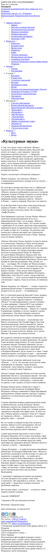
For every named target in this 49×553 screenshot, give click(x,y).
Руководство (16, 78)
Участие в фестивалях (20, 103)
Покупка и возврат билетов (23, 27)
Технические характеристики (23, 94)
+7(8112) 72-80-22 (18, 519)
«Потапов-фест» (18, 119)
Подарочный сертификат (22, 36)
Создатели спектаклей (20, 80)
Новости (9, 130)
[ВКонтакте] (3, 514)
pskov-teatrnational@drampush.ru (14, 521)
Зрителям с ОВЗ (18, 39)
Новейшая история (19, 85)
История (14, 82)
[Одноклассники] (10, 514)
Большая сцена (17, 46)
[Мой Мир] (13, 514)
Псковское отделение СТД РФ (24, 91)
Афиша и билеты (13, 23)
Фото (13, 133)
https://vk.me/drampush (21, 524)
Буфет (13, 52)
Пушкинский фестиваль (21, 126)
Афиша (14, 25)
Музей (14, 87)
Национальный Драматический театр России (20, 16)
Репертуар (10, 41)
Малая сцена (16, 48)
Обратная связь (17, 98)
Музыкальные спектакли (21, 57)
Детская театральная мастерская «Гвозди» (29, 89)
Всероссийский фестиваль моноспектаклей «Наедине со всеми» (27, 106)
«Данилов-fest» (17, 117)
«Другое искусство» (19, 128)
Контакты (15, 76)
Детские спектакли (19, 55)
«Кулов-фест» (17, 112)
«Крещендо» (16, 123)
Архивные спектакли (20, 59)
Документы (16, 96)
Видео (13, 135)
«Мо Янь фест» (17, 114)
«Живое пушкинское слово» (23, 121)
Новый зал (15, 50)
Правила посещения (19, 32)
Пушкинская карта (19, 34)
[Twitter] (6, 514)
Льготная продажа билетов (22, 29)
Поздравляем (16, 71)
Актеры (9, 66)
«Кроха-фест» (17, 110)
